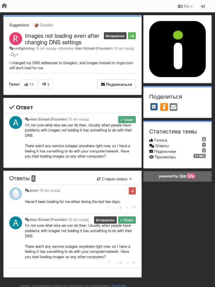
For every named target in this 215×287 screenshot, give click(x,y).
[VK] (154, 107)
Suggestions (19, 24)
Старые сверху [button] (115, 178)
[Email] (173, 107)
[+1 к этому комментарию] (120, 207)
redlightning (24, 48)
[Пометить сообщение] (108, 207)
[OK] (164, 107)
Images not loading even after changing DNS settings (62, 38)
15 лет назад (78, 119)
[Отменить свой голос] (127, 207)
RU (187, 6)
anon (34, 190)
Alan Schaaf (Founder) (94, 48)
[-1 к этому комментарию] (134, 207)
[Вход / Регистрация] (203, 6)
